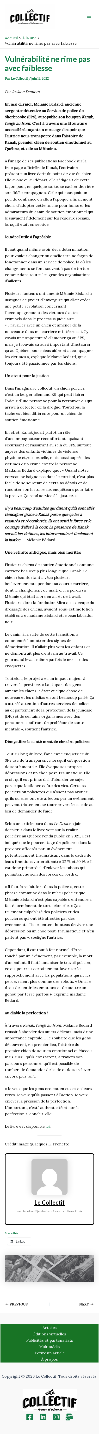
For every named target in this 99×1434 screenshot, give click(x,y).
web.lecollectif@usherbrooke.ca (39, 1211)
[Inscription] (69, 1417)
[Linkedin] (43, 1417)
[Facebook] (30, 1417)
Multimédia (49, 1346)
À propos (49, 1359)
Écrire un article (50, 1353)
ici (48, 1126)
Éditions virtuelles (49, 1334)
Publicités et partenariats (49, 1340)
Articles (50, 1327)
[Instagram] (56, 1417)
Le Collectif (49, 1202)
